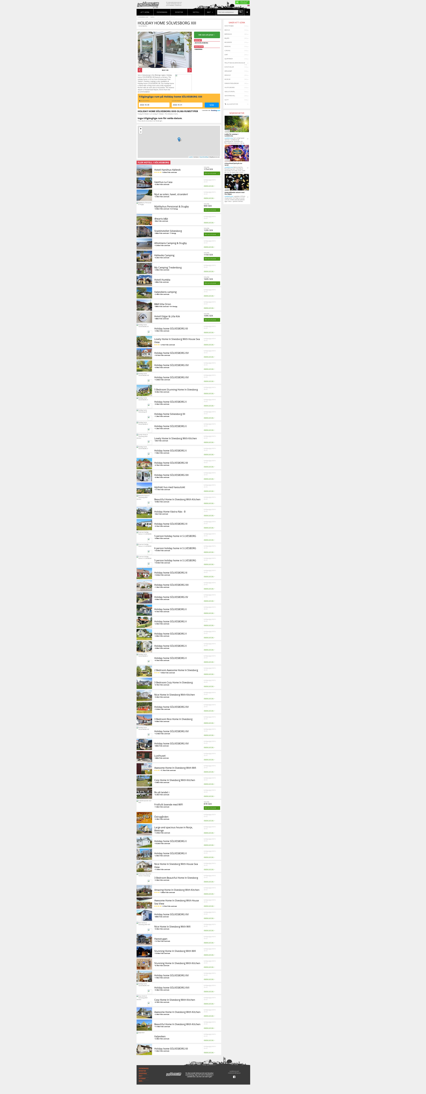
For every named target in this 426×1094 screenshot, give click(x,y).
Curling (227, 50)
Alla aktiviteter (232, 104)
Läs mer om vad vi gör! (204, 1077)
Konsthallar (229, 67)
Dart (226, 55)
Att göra (145, 12)
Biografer (228, 42)
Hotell (196, 12)
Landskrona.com (143, 17)
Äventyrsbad (229, 26)
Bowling (228, 46)
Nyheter (179, 12)
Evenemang (162, 12)
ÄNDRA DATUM (209, 186)
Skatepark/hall (230, 96)
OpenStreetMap (204, 157)
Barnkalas (228, 34)
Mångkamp (228, 71)
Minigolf (228, 75)
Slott (227, 100)
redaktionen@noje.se (234, 1073)
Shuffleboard (230, 87)
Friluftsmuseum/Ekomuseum (235, 63)
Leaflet (191, 157)
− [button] (140, 132)
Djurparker (229, 59)
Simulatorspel (230, 92)
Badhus (227, 30)
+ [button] (140, 128)
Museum (227, 79)
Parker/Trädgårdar (232, 83)
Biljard (227, 38)
